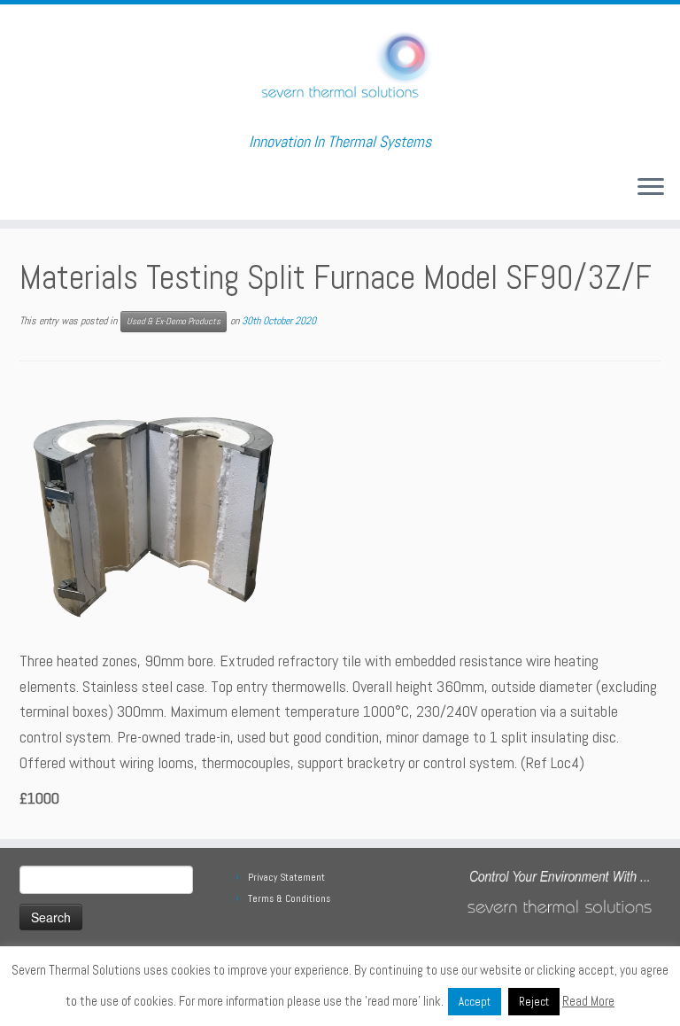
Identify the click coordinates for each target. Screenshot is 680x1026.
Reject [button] (534, 1001)
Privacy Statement (286, 877)
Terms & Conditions (289, 898)
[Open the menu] (651, 188)
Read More (588, 1000)
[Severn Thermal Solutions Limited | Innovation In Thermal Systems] (340, 68)
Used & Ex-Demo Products (173, 321)
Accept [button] (475, 1001)
